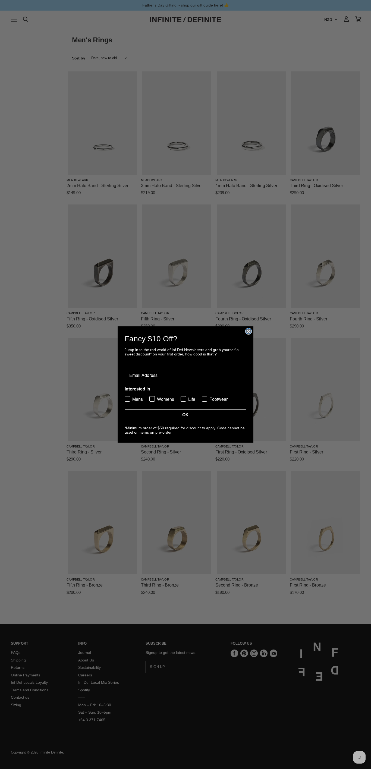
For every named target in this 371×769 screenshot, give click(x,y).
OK (185, 414)
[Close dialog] (248, 331)
